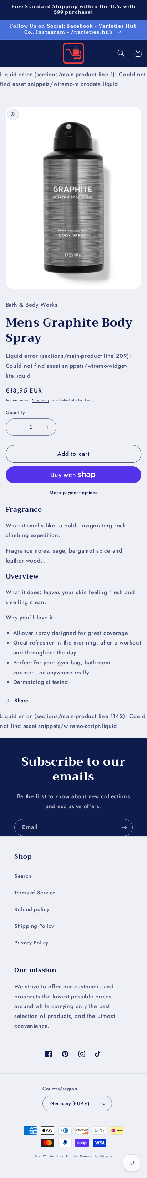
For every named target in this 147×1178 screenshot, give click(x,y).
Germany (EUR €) (69, 1103)
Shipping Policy (34, 926)
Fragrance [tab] (24, 509)
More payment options (73, 492)
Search (22, 876)
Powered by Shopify (96, 1156)
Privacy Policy (31, 943)
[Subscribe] (124, 827)
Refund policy (31, 909)
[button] (9, 53)
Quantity (15, 412)
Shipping (40, 400)
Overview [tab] (22, 576)
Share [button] (21, 701)
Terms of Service (35, 893)
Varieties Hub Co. (64, 1156)
